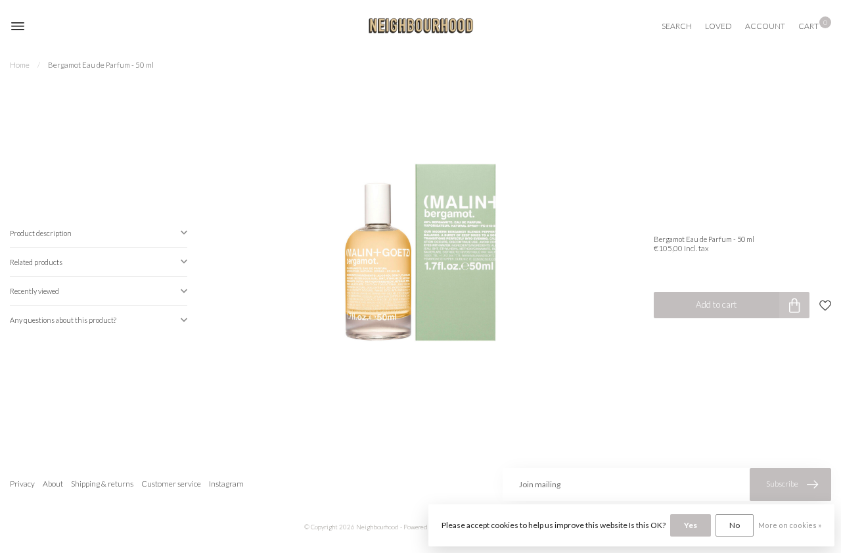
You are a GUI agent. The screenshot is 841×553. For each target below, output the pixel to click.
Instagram (226, 484)
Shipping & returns (102, 484)
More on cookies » (789, 525)
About (53, 484)
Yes (690, 525)
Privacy (22, 484)
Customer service (171, 484)
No (734, 525)
